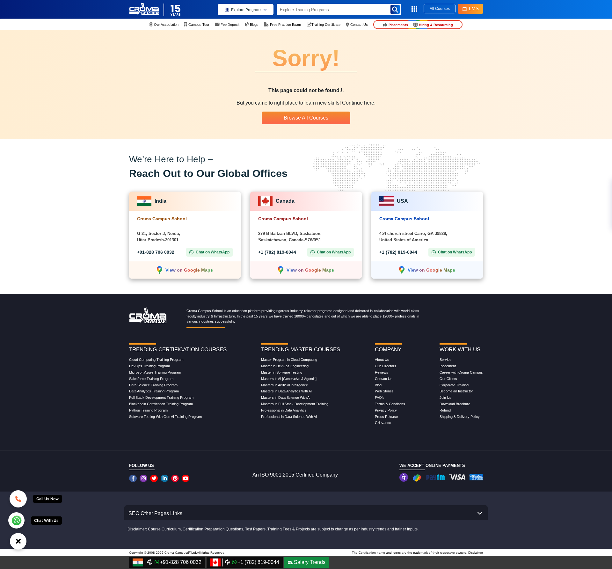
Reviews (381, 372)
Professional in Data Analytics (284, 410)
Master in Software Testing (281, 372)
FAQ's (379, 397)
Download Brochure (455, 404)
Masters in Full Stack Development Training (294, 404)
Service (445, 359)
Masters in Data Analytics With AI (286, 391)
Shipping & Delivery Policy (460, 417)
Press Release (386, 417)
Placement (448, 366)
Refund (445, 410)
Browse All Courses (306, 117)
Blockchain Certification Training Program (161, 404)
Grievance (383, 423)
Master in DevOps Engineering (285, 366)
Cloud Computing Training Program (156, 359)
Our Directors (385, 366)
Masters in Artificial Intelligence (284, 385)
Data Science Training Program (153, 385)
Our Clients (448, 379)
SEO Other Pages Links (155, 513)
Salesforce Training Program (151, 379)
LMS (474, 8)
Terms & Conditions (390, 404)
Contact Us (383, 379)
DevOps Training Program (149, 366)
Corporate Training (454, 385)
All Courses (440, 8)
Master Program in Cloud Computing (289, 359)
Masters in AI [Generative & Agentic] (289, 379)
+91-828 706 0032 (155, 252)
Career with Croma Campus (461, 372)
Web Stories (384, 391)
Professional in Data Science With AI (289, 417)
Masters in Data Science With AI (285, 397)
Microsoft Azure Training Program (155, 372)
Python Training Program (148, 410)
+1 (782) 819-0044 (277, 252)
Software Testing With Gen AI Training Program (165, 417)
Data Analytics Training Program (154, 391)
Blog (378, 385)
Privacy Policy (386, 410)
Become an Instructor (456, 391)
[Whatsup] (16, 520)
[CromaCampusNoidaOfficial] (133, 478)
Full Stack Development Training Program (161, 397)
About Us (382, 359)
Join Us (445, 397)
